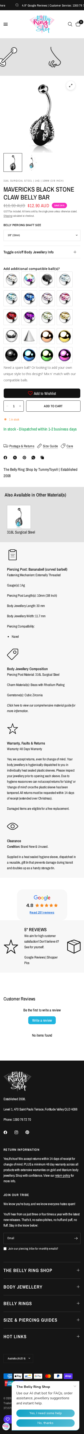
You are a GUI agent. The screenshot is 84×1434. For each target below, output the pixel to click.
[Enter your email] (75, 1238)
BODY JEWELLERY (23, 1287)
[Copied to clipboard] (43, 457)
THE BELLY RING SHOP (28, 1270)
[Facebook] (6, 457)
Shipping (8, 216)
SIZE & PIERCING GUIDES (30, 1320)
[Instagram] (19, 1132)
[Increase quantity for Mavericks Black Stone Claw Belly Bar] (20, 406)
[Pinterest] (25, 457)
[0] (77, 24)
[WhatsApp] (34, 457)
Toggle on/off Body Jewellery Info (29, 252)
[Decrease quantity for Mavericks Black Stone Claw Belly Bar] (7, 406)
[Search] (70, 24)
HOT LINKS (15, 1336)
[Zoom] (70, 85)
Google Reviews (34, 957)
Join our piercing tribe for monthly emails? (33, 1249)
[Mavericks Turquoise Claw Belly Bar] (21, 517)
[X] (16, 457)
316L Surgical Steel (21, 532)
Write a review (42, 1020)
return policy (62, 1175)
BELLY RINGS (18, 1303)
